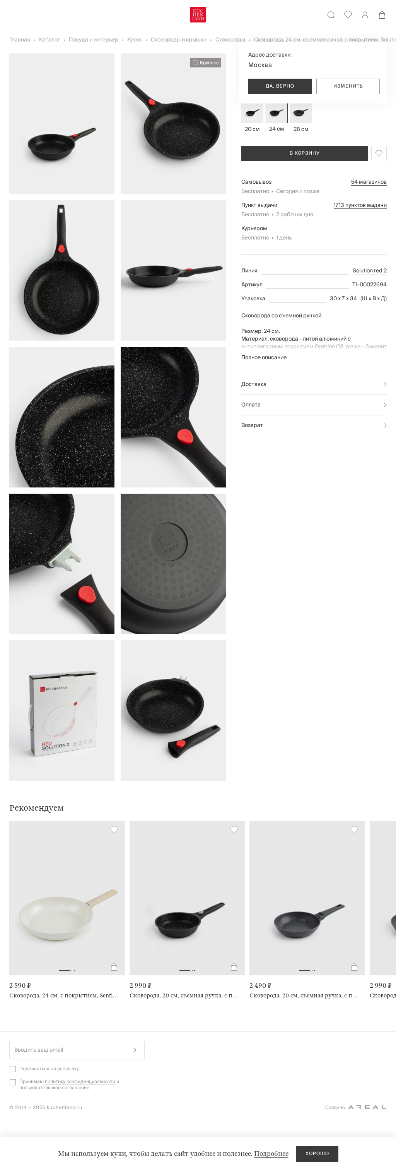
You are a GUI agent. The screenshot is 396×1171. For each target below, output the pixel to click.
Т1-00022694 (369, 285)
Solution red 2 (370, 271)
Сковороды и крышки (179, 40)
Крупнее (209, 63)
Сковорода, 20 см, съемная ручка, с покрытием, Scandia (304, 995)
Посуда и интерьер (93, 40)
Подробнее (271, 1154)
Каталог (49, 40)
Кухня (134, 40)
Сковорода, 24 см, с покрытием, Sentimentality (64, 995)
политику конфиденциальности (80, 1082)
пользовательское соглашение (54, 1088)
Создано (335, 1108)
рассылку (68, 1069)
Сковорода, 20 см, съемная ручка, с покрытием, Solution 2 (184, 995)
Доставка (253, 384)
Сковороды (230, 40)
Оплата (251, 405)
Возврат (252, 425)
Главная (19, 40)
